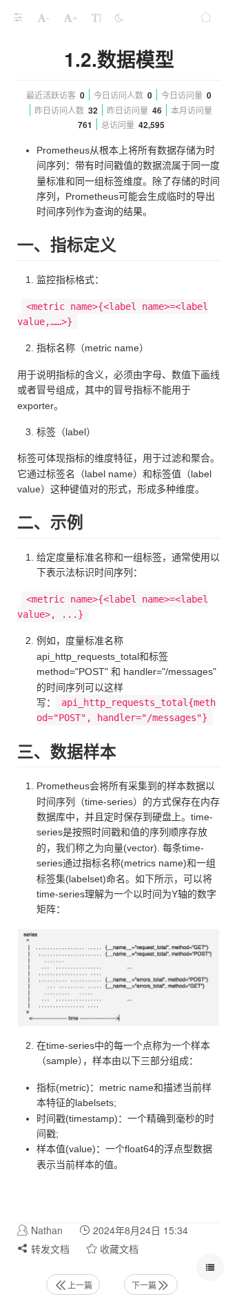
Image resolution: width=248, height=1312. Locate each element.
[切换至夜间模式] (119, 17)
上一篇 (80, 1285)
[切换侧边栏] (18, 17)
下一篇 (144, 1285)
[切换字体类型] (96, 17)
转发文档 (49, 1249)
